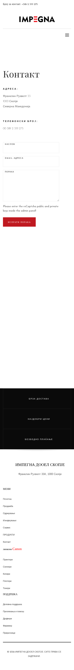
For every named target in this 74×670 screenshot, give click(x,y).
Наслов (10, 144)
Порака (9, 172)
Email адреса (14, 158)
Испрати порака (19, 222)
